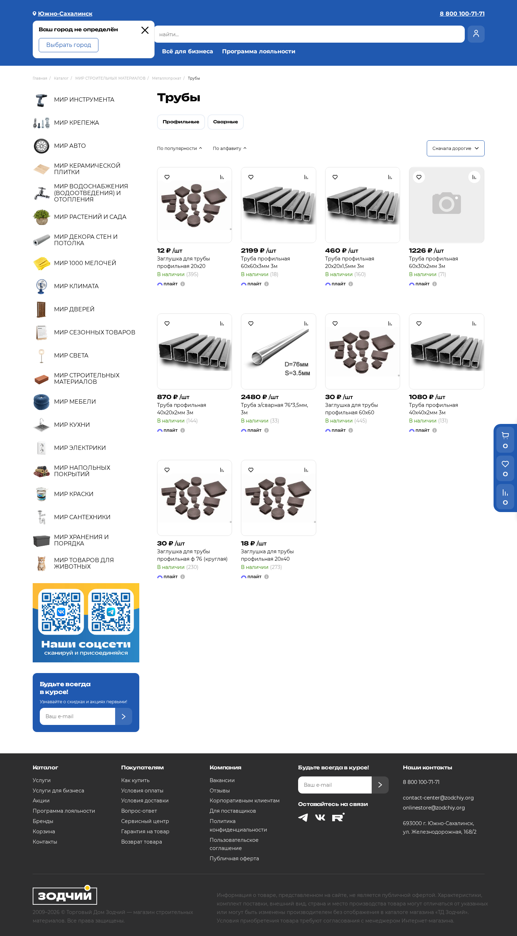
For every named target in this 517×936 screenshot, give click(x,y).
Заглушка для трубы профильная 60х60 (351, 409)
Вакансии (222, 780)
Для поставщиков (233, 811)
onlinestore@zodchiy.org (434, 808)
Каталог (45, 767)
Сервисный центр (145, 821)
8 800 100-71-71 (421, 782)
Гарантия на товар (145, 831)
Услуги (42, 780)
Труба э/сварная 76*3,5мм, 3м (274, 409)
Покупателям (142, 767)
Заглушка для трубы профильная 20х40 (267, 555)
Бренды (43, 821)
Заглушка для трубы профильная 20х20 (183, 262)
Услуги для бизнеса (58, 790)
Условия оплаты (142, 790)
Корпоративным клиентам (245, 800)
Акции (41, 800)
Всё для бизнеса (187, 51)
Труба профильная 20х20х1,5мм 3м (349, 262)
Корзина (44, 831)
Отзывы (220, 790)
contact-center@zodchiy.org (438, 798)
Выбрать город (68, 45)
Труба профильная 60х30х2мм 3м (433, 262)
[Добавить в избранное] (167, 177)
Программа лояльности (258, 51)
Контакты (45, 842)
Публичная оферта (234, 858)
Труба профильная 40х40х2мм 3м (433, 409)
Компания (225, 767)
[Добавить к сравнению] (222, 177)
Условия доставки (145, 800)
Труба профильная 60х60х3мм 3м (265, 262)
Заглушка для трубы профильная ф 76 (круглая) (192, 555)
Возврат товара (141, 842)
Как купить (135, 780)
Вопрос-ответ (139, 811)
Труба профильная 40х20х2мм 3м (181, 409)
